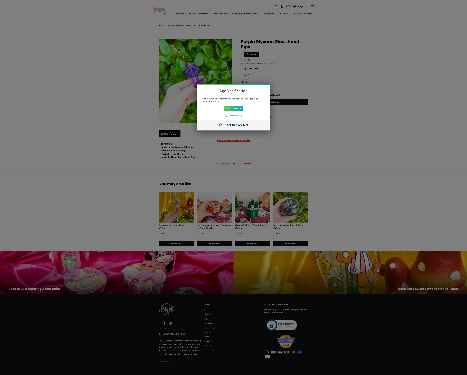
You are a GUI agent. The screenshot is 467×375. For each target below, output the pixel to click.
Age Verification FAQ (233, 116)
